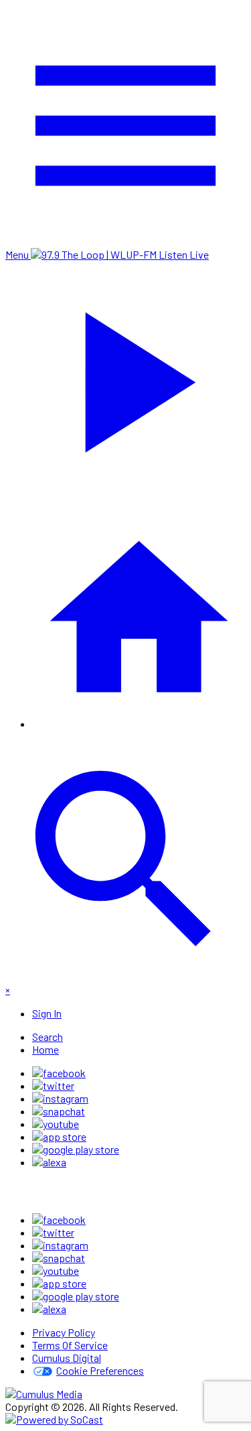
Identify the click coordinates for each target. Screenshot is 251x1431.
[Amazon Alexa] (49, 1162)
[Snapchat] (58, 1111)
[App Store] (59, 1136)
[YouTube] (55, 1123)
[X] (53, 1085)
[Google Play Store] (75, 1149)
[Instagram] (60, 1098)
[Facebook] (59, 1072)
